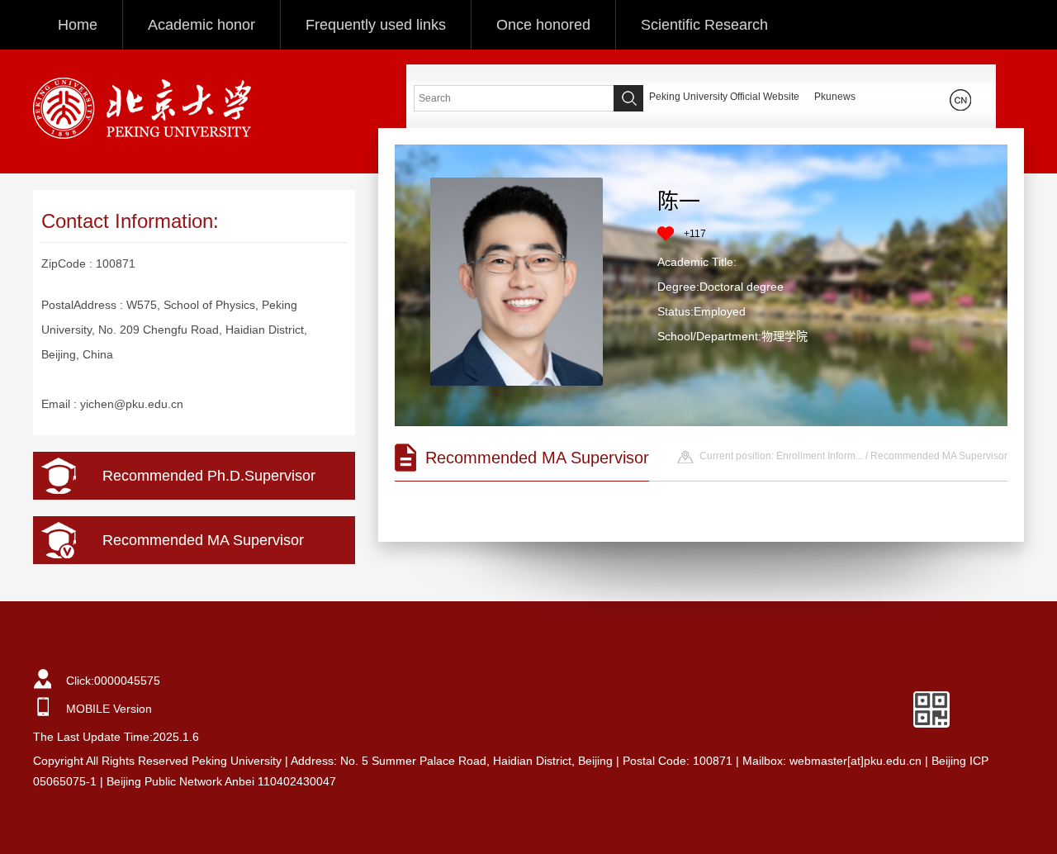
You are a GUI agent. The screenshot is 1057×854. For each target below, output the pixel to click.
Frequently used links (376, 25)
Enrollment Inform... (819, 456)
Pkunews (835, 96)
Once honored (543, 25)
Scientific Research (704, 25)
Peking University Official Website (724, 96)
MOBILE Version (109, 708)
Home (77, 25)
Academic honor (201, 25)
